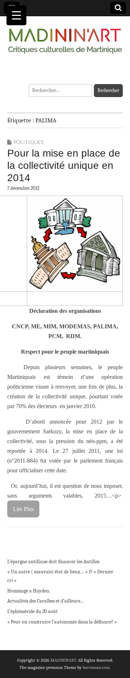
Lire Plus (23, 509)
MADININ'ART (63, 660)
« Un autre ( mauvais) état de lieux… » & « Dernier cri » (60, 576)
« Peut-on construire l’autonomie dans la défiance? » (62, 622)
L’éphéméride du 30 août (32, 611)
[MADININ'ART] (65, 36)
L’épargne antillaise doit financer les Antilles (53, 562)
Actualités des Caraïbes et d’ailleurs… (45, 601)
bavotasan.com (96, 667)
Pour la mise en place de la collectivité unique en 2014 (63, 165)
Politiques (28, 142)
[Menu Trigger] (16, 15)
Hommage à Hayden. (28, 591)
